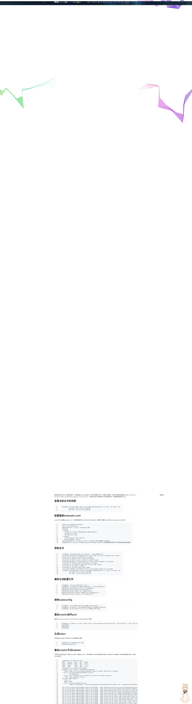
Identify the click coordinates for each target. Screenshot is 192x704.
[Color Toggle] (136, 2)
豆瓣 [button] (128, 2)
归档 (95, 2)
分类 (100, 2)
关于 (111, 2)
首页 (90, 2)
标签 (106, 2)
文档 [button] (121, 2)
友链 (116, 2)
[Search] (132, 2)
